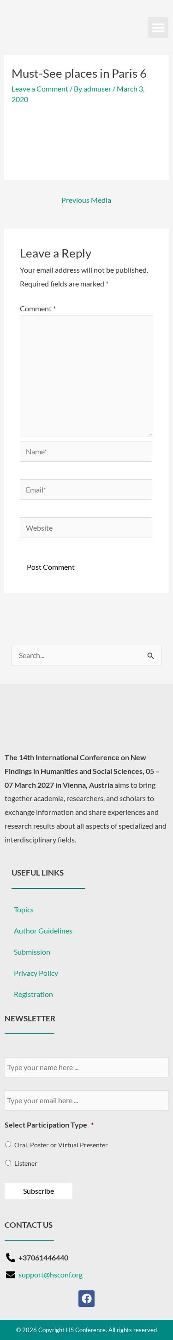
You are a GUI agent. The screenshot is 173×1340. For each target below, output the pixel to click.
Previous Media (86, 199)
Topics (24, 909)
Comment (38, 308)
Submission (32, 951)
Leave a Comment (40, 88)
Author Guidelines (43, 930)
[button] (158, 27)
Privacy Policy (36, 972)
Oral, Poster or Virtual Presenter (61, 1145)
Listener (25, 1163)
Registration (33, 994)
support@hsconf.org (50, 1274)
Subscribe (38, 1190)
